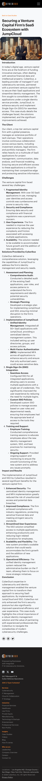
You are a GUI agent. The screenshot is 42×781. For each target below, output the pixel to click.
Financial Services (9, 706)
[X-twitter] (8, 672)
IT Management (8, 693)
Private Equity (7, 714)
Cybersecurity (7, 691)
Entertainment (7, 722)
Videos (4, 737)
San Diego (6, 772)
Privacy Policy (7, 777)
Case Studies (7, 734)
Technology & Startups (11, 719)
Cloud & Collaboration (10, 696)
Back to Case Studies (9, 15)
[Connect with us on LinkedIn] (3, 672)
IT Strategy (6, 699)
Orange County (31, 770)
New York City (16, 772)
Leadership (6, 750)
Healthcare (6, 708)
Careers (5, 755)
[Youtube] (12, 672)
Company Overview (9, 752)
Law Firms (6, 711)
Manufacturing (7, 717)
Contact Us (6, 758)
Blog (4, 740)
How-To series (7, 743)
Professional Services (10, 725)
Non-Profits (6, 728)
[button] (4, 638)
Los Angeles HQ (17, 770)
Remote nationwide (31, 772)
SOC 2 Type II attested (10, 683)
